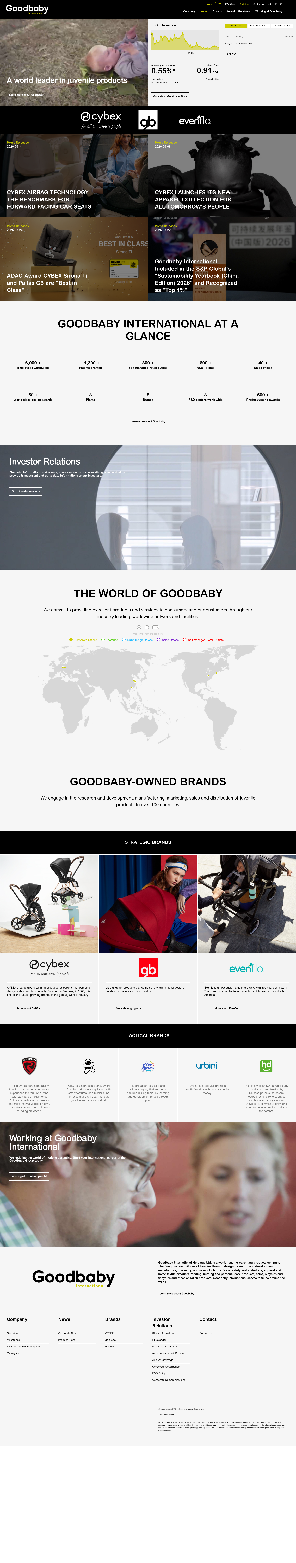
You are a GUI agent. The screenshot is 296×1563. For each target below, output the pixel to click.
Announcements (282, 25)
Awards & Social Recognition (24, 1346)
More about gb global (128, 1008)
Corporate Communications (169, 1379)
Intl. (269, 4)
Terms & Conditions (166, 1414)
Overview (12, 1333)
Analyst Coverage (162, 1360)
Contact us (258, 4)
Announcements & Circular (168, 1353)
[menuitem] (189, 11)
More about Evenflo (226, 1008)
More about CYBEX (28, 1008)
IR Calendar (159, 1339)
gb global (110, 1339)
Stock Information (163, 1333)
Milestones (13, 1339)
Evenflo (109, 1346)
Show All (232, 53)
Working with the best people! (29, 1176)
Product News (66, 1339)
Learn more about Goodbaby (26, 94)
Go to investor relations (26, 491)
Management (14, 1353)
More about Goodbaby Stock (170, 96)
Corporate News (68, 1333)
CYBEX (109, 1333)
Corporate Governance (166, 1366)
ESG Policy (159, 1373)
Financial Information (260, 25)
